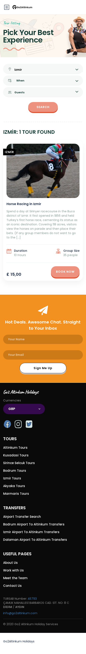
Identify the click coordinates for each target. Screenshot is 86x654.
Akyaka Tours (14, 486)
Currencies (12, 400)
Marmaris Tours (16, 493)
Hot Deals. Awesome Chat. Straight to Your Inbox (43, 325)
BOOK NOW (65, 272)
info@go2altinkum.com (20, 613)
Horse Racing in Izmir (23, 204)
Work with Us (13, 570)
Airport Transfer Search (22, 516)
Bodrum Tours (14, 470)
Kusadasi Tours (16, 455)
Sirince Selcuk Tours (19, 463)
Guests (19, 92)
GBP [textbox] (11, 408)
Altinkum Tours (15, 447)
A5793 (32, 599)
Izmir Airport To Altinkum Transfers (31, 532)
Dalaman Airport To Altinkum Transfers (35, 539)
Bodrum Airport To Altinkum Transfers (33, 524)
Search (43, 107)
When (20, 81)
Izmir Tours (12, 478)
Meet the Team (15, 578)
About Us (10, 562)
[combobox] (24, 409)
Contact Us (12, 585)
